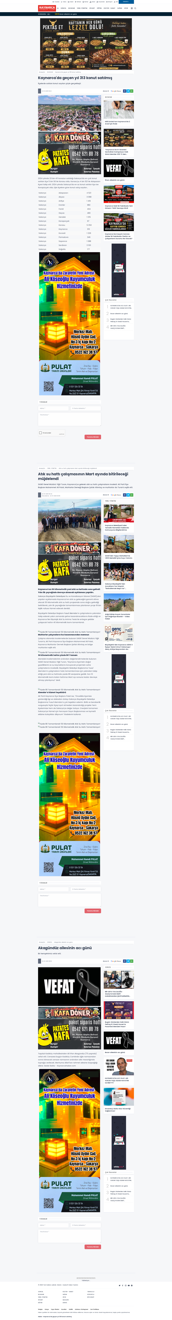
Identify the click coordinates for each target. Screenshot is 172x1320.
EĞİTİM (99, 8)
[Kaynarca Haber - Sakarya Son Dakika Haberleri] (47, 8)
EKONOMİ (71, 8)
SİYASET (92, 8)
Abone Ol (106, 91)
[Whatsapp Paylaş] (131, 91)
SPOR (126, 8)
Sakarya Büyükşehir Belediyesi (51, 596)
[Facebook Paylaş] (124, 91)
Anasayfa (42, 72)
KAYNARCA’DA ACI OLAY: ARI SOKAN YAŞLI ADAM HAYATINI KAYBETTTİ (82, 14)
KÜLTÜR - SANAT (109, 8)
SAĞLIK (119, 8)
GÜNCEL (63, 8)
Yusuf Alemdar (70, 613)
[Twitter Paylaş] (128, 91)
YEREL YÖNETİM (82, 8)
